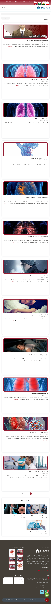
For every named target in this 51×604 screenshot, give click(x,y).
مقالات (41, 14)
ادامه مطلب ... (9, 46)
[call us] (47, 595)
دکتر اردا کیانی (46, 14)
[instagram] (42, 570)
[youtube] (39, 570)
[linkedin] (45, 570)
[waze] (42, 592)
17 (22, 493)
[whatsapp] (47, 570)
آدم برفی (7, 599)
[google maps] (46, 592)
